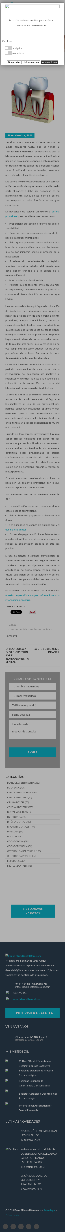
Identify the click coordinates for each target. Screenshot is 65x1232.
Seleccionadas (31, 62)
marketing (18, 52)
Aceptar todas (49, 62)
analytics (17, 48)
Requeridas (14, 62)
